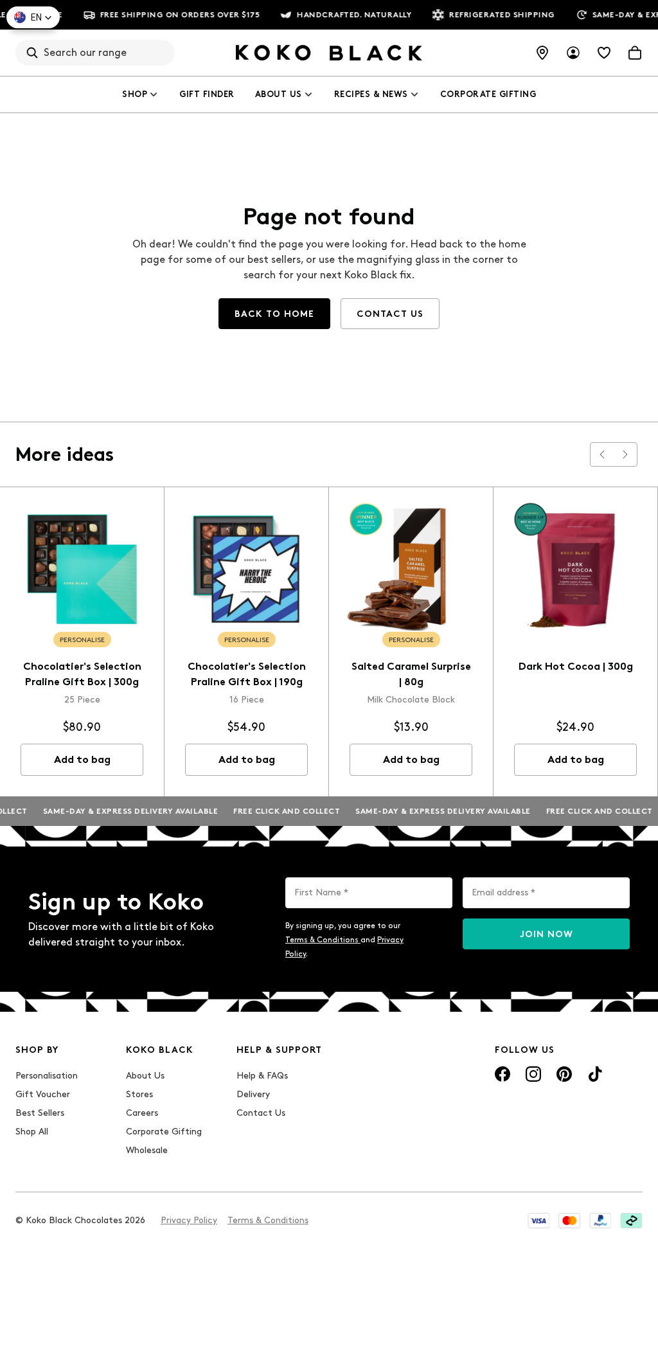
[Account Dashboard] (573, 52)
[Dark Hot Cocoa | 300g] (575, 569)
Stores (139, 1094)
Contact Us (260, 1112)
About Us (278, 94)
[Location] (542, 52)
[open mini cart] (635, 52)
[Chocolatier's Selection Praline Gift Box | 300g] (82, 569)
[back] (602, 454)
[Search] (32, 52)
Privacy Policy (189, 1220)
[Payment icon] (538, 1220)
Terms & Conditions (322, 939)
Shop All (31, 1131)
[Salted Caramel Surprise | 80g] (411, 569)
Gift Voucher (42, 1094)
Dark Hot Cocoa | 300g (576, 666)
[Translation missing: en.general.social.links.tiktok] (595, 1074)
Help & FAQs (262, 1075)
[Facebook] (502, 1074)
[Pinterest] (564, 1074)
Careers (142, 1112)
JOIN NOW (546, 934)
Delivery (253, 1094)
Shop (134, 94)
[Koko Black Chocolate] (329, 52)
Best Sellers (39, 1112)
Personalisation (46, 1075)
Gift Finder (207, 94)
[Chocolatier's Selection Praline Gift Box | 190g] (246, 569)
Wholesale (147, 1150)
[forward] (625, 454)
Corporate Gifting (488, 94)
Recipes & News (371, 94)
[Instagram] (533, 1074)
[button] (33, 17)
